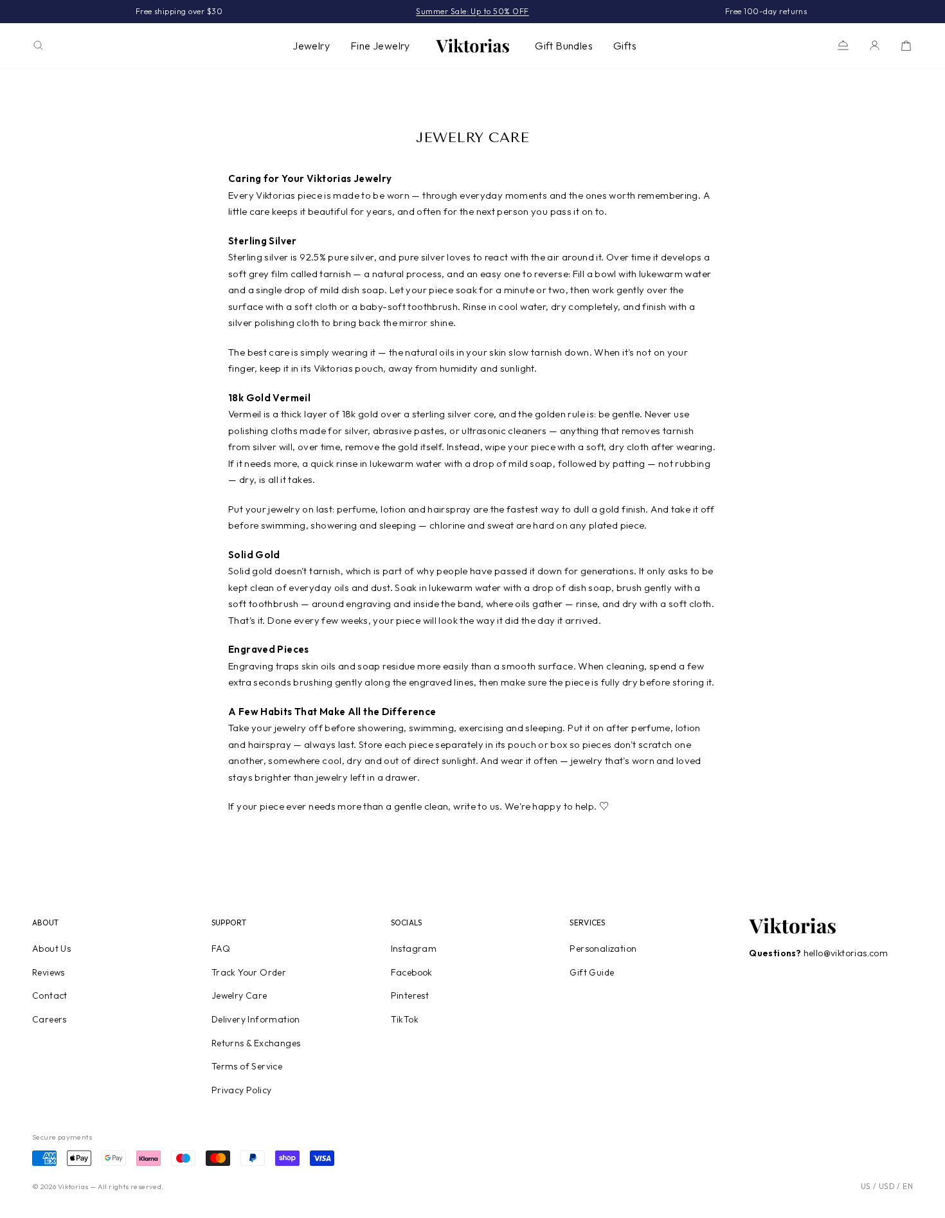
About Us (51, 948)
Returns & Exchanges (256, 1043)
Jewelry (311, 45)
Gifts (624, 45)
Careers (49, 1019)
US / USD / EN (887, 1186)
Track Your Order (249, 972)
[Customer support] (843, 45)
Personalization (603, 948)
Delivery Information (256, 1019)
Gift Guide (592, 972)
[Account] (874, 45)
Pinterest (410, 995)
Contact (50, 995)
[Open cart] (906, 45)
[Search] (38, 45)
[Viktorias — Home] (472, 46)
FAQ (221, 948)
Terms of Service (247, 1066)
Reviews (48, 972)
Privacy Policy (242, 1090)
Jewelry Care (239, 995)
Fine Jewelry (380, 45)
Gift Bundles (564, 45)
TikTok (405, 1019)
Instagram (414, 948)
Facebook (412, 972)
